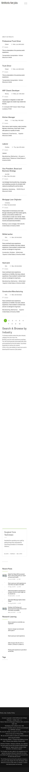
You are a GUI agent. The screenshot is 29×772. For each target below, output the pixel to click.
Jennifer (7, 174)
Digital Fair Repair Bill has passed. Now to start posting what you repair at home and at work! (17, 575)
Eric (6, 237)
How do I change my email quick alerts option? (16, 629)
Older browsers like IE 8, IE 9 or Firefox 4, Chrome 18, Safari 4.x (16, 643)
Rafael (7, 44)
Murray (7, 94)
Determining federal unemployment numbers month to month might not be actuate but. (16, 592)
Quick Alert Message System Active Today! (16, 600)
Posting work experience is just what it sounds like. (17, 650)
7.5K (20, 612)
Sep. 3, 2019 (19, 553)
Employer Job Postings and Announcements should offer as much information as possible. (17, 608)
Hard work (6, 263)
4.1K (19, 595)
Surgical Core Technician (10, 533)
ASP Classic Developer (10, 90)
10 (19, 324)
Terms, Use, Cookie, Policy (7, 713)
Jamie (7, 553)
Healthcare (12, 553)
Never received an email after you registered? (16, 622)
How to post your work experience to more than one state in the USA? (17, 583)
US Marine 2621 (19, 722)
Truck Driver (6, 66)
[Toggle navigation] (26, 3)
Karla (6, 120)
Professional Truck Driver (11, 41)
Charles (7, 147)
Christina (7, 203)
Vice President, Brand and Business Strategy (12, 169)
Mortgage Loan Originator (11, 199)
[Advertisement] (14, 21)
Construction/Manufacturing (12, 291)
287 (20, 603)
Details (6, 47)
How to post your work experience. (16, 636)
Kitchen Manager (8, 117)
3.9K (19, 579)
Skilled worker (7, 234)
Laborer (5, 144)
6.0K (19, 586)
